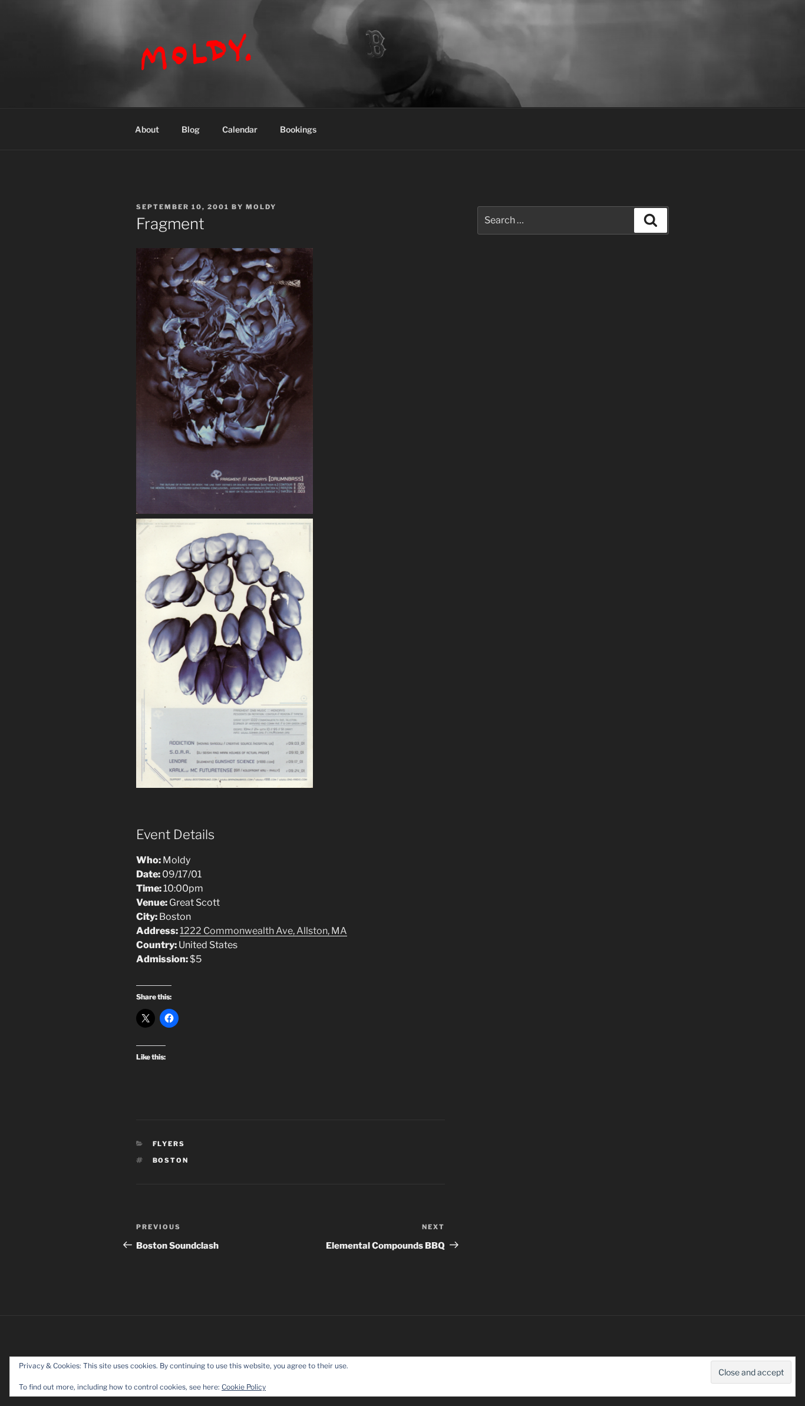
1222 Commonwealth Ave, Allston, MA (263, 930)
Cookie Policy (244, 1386)
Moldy (261, 207)
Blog (191, 129)
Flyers (169, 1144)
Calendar (240, 129)
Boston (171, 1160)
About (147, 129)
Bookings (298, 129)
